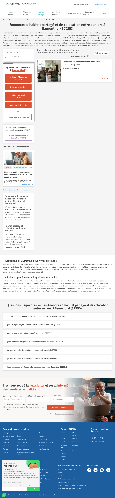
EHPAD (60, 472)
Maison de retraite (11, 13)
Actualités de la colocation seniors (16, 190)
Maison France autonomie (67, 469)
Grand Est (26, 20)
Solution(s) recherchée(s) (12, 396)
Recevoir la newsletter (60, 407)
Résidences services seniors (67, 479)
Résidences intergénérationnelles (69, 489)
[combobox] (14, 399)
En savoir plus (103, 78)
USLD (60, 476)
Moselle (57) (35, 20)
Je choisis (21, 489)
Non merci (8, 489)
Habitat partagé (41, 13)
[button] (4, 495)
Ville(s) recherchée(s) (35, 396)
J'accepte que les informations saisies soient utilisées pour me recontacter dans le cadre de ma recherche (25, 407)
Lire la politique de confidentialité (12, 482)
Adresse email (56, 396)
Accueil (5, 20)
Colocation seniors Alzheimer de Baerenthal (81, 61)
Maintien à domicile (56, 13)
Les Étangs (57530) (15, 57)
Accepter (33, 489)
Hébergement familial (88, 13)
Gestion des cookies (9, 495)
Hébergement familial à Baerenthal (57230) (18, 136)
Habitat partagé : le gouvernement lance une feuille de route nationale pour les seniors (18, 174)
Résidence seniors (27, 13)
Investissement (74, 13)
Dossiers (104, 13)
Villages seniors (63, 482)
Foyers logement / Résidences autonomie (72, 485)
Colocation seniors (15, 20)
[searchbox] (14, 399)
